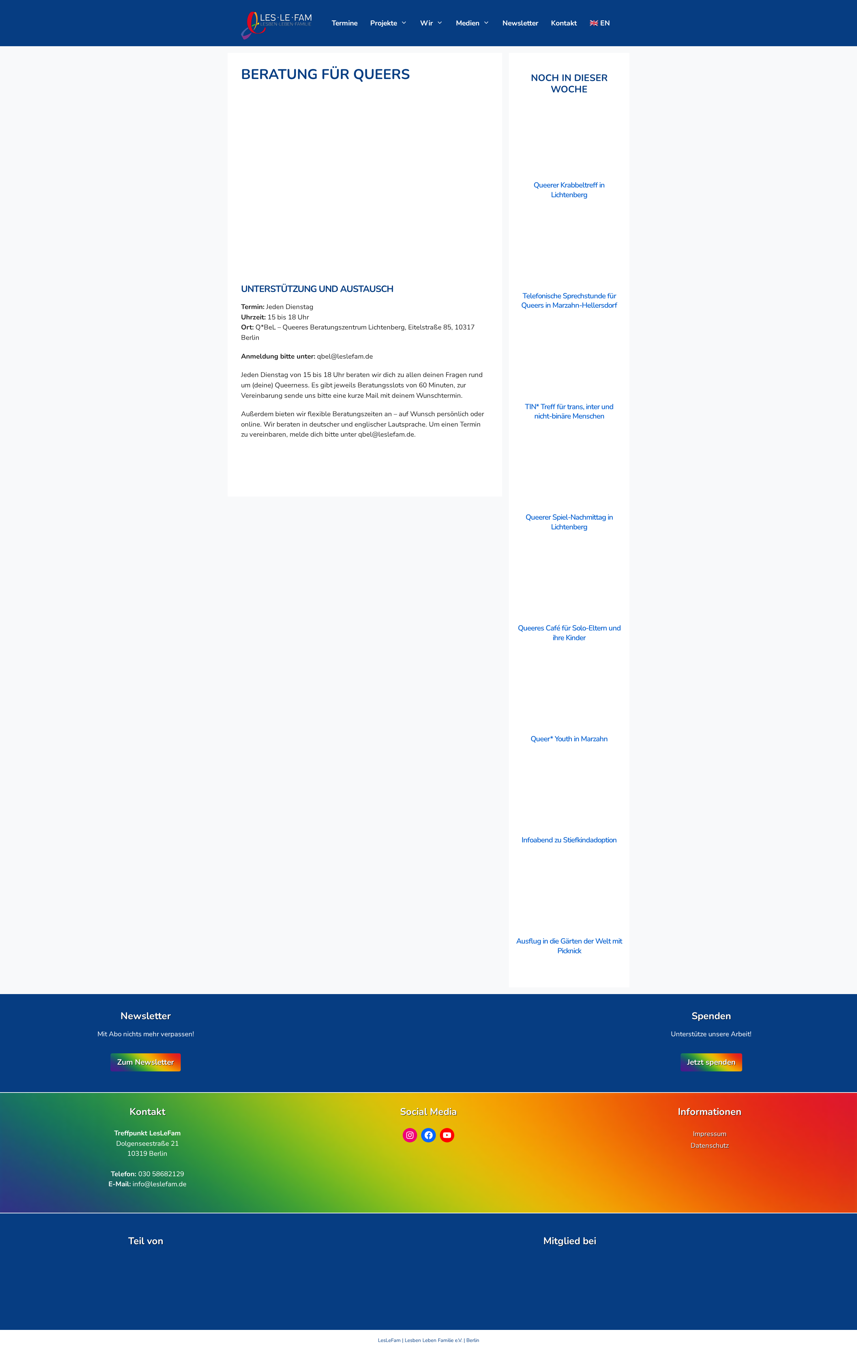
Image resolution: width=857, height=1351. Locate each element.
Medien (467, 23)
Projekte (383, 23)
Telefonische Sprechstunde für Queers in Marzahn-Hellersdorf (569, 301)
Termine (345, 23)
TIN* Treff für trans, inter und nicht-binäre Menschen (569, 412)
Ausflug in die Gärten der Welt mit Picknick (569, 946)
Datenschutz (710, 1145)
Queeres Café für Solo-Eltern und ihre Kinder (569, 633)
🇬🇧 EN (600, 23)
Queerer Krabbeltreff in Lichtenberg (569, 190)
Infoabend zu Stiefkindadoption (569, 840)
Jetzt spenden (711, 1062)
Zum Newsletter (145, 1062)
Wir (426, 23)
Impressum (709, 1133)
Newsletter (520, 23)
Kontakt (564, 23)
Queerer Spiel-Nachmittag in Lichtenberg (569, 522)
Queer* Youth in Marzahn (569, 739)
